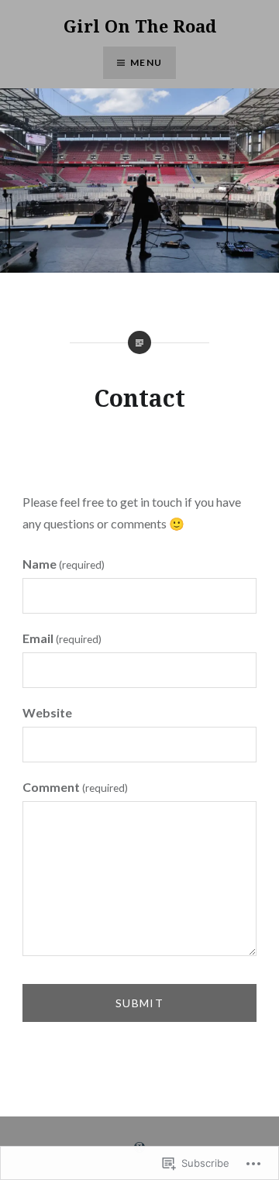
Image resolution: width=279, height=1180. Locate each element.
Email (62, 638)
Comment (75, 786)
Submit (139, 1003)
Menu (146, 62)
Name (63, 563)
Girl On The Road (140, 25)
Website (47, 712)
